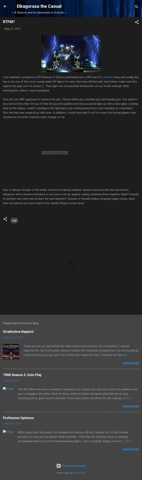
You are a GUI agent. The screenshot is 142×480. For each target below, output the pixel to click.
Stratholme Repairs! (18, 332)
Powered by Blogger (73, 465)
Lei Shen (108, 77)
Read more (131, 363)
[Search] (137, 7)
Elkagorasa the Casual (39, 6)
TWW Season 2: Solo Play (22, 375)
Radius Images (79, 473)
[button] (137, 23)
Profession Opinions (18, 418)
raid (14, 220)
